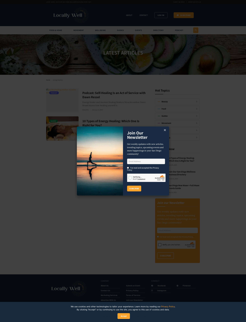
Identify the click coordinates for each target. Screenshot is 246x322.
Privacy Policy (168, 306)
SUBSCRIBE (134, 188)
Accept (124, 316)
